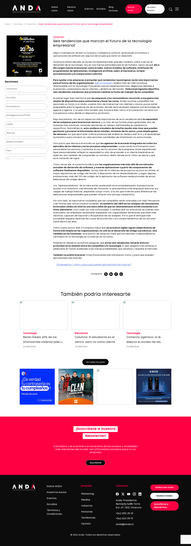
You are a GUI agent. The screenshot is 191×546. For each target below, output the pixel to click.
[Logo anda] (26, 9)
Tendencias (88, 518)
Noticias (18, 24)
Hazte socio (131, 8)
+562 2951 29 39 (124, 513)
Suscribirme (95, 462)
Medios (85, 500)
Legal (9, 124)
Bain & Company (104, 83)
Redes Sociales (14, 142)
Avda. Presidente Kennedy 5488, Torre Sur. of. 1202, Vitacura (128, 504)
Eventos (88, 9)
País (8, 151)
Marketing (87, 494)
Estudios (101, 9)
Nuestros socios (56, 492)
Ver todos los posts (95, 362)
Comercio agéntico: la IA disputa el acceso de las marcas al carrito (143, 342)
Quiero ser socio (164, 487)
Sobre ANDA (54, 486)
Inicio (7, 24)
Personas (87, 512)
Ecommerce (13, 106)
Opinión (86, 524)
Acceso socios (151, 8)
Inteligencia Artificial (18, 115)
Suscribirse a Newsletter (161, 505)
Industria (31, 24)
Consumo (11, 89)
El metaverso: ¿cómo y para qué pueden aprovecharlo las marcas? (94, 264)
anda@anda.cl (125, 524)
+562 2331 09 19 (124, 518)
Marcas (10, 133)
